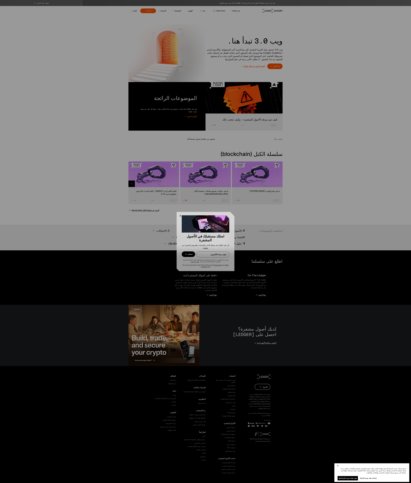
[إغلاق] (337, 465)
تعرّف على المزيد (195, 261)
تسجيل (190, 254)
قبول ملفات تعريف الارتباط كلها (348, 478)
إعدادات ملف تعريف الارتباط (368, 478)
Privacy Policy (218, 265)
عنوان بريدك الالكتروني (219, 254)
